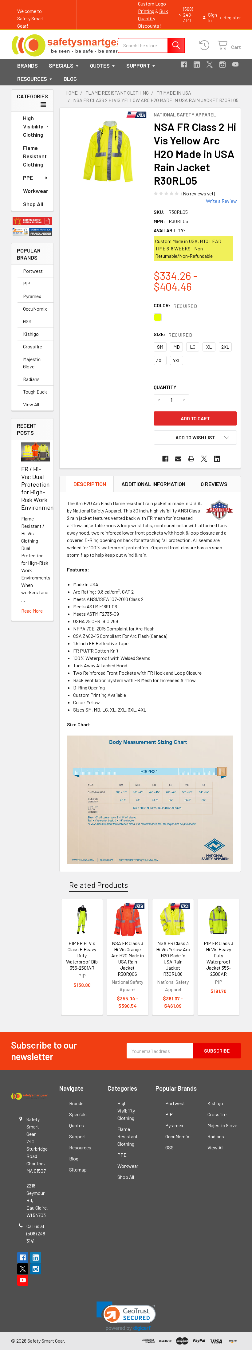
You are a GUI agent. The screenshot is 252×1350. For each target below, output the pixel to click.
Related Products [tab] (98, 884)
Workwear (35, 190)
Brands (27, 65)
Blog (70, 78)
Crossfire (32, 346)
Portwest (33, 271)
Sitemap (78, 1169)
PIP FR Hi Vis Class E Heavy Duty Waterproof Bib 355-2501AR (82, 955)
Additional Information (153, 484)
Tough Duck (35, 391)
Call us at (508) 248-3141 (36, 1233)
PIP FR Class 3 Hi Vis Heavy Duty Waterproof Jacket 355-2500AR (218, 958)
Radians (31, 379)
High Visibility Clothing (33, 126)
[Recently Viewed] (206, 45)
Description (89, 484)
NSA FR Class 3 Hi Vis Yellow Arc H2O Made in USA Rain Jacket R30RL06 (173, 958)
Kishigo (31, 334)
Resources (32, 78)
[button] (32, 221)
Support (138, 65)
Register (232, 17)
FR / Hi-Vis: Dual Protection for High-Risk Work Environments (40, 488)
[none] (108, 150)
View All (31, 404)
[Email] (178, 458)
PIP (26, 283)
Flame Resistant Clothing (35, 156)
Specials (61, 65)
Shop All (33, 204)
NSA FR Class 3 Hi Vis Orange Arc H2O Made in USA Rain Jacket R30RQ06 (127, 958)
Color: (175, 305)
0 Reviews (214, 484)
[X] (209, 64)
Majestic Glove (32, 362)
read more (32, 611)
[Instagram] (222, 64)
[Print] (191, 458)
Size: (173, 334)
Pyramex (32, 296)
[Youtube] (235, 64)
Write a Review (221, 201)
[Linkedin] (196, 64)
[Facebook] (183, 64)
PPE (28, 177)
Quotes (100, 65)
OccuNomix (35, 309)
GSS (27, 321)
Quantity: (166, 387)
